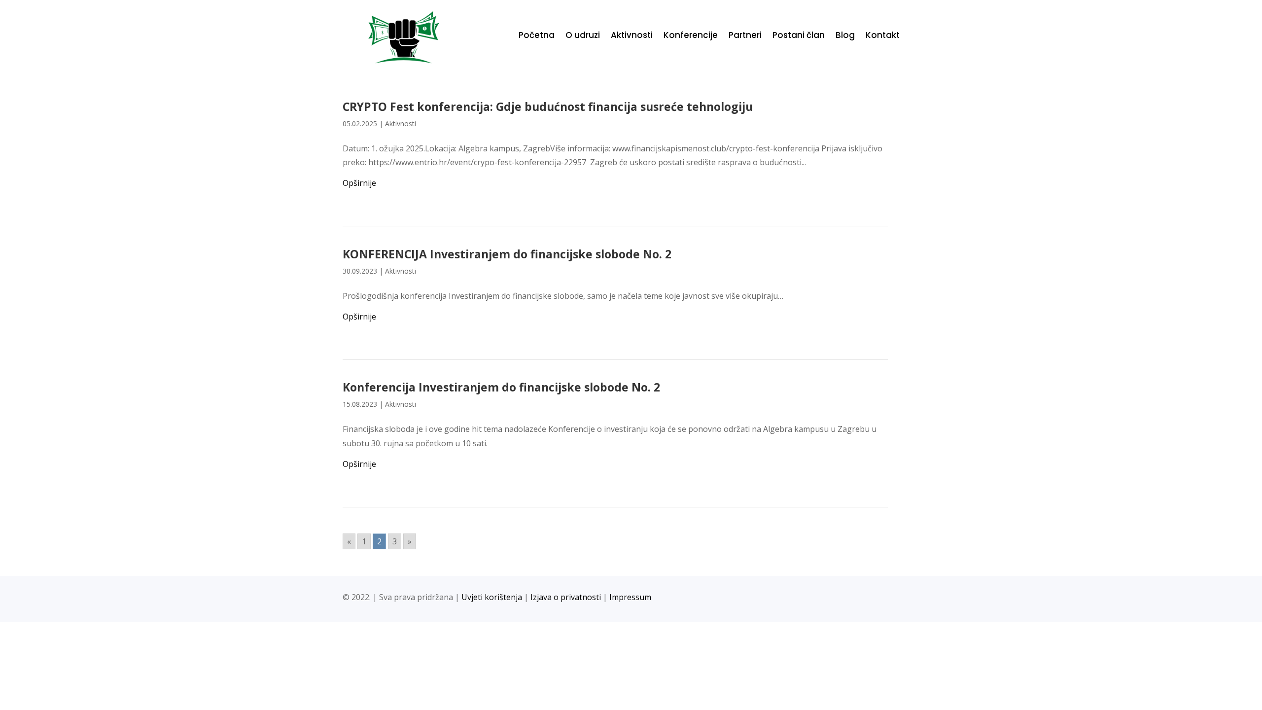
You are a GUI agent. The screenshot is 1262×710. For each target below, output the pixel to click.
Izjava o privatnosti (565, 597)
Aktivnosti (632, 36)
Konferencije (691, 36)
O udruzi (582, 36)
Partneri (745, 36)
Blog (845, 36)
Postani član (798, 36)
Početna (537, 36)
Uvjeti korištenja (491, 597)
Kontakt (883, 36)
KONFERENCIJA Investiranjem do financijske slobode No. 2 (507, 254)
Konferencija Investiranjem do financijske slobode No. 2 (501, 387)
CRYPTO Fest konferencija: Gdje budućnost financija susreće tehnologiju (548, 106)
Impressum (630, 597)
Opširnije (359, 183)
